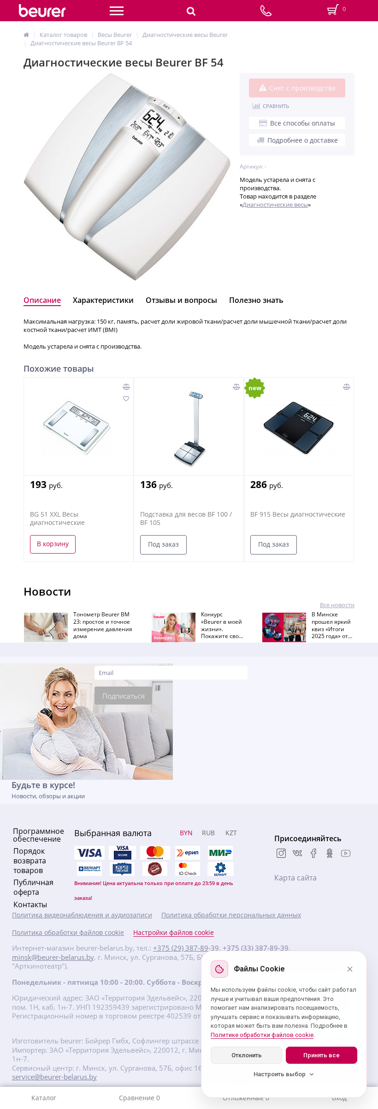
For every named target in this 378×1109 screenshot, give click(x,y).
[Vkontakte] (297, 854)
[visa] (89, 853)
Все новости (337, 605)
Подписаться (123, 695)
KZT (231, 832)
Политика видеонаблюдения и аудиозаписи (82, 915)
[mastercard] (187, 869)
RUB (208, 832)
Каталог (43, 1097)
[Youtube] (346, 854)
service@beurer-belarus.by (54, 1077)
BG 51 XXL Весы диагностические (57, 518)
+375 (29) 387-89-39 (186, 948)
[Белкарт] (220, 869)
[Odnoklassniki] (330, 854)
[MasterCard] (155, 853)
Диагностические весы (275, 204)
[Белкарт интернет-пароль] (89, 869)
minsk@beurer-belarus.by (53, 957)
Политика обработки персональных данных (231, 915)
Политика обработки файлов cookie (68, 932)
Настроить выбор (280, 1074)
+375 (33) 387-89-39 (256, 948)
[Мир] (220, 853)
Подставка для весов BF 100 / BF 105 (186, 518)
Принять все (321, 1055)
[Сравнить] (126, 386)
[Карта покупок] (122, 869)
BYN (186, 832)
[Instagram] (281, 854)
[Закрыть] (350, 969)
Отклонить (246, 1055)
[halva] (155, 869)
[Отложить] (125, 398)
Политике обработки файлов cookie (262, 1034)
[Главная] (26, 34)
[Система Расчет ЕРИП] (187, 853)
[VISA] (122, 853)
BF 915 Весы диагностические (297, 514)
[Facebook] (313, 854)
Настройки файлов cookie (173, 932)
